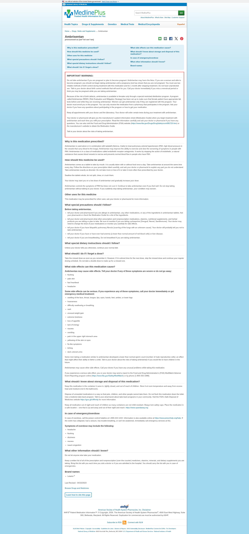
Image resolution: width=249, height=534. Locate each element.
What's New (159, 17)
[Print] (165, 39)
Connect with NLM (135, 522)
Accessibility (96, 528)
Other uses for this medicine (79, 55)
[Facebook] (170, 39)
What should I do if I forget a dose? (83, 67)
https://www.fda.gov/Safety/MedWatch (107, 376)
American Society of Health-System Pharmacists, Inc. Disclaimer (124, 510)
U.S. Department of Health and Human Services (138, 531)
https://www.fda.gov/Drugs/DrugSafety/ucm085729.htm (154, 123)
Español (181, 24)
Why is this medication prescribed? (83, 48)
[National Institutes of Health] (64, 4)
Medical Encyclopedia (149, 24)
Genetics (112, 24)
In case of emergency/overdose (144, 58)
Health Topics (71, 24)
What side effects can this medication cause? (150, 48)
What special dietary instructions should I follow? (89, 63)
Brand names (136, 66)
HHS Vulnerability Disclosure (136, 528)
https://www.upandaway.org (137, 408)
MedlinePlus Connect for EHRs (155, 528)
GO (181, 13)
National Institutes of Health (162, 531)
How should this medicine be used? (83, 52)
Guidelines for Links (107, 528)
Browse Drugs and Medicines (77, 488)
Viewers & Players (120, 528)
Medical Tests (127, 24)
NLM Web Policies (78, 528)
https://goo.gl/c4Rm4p (89, 400)
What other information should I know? (147, 62)
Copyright (88, 528)
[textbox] (156, 12)
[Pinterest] (181, 39)
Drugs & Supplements (93, 24)
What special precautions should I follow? (86, 59)
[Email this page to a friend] (159, 39)
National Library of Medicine (76, 4)
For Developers (171, 528)
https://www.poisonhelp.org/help (168, 418)
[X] (176, 39)
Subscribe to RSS (114, 522)
